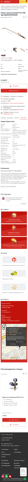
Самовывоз (17, 465)
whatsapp (20, 109)
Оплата (16, 118)
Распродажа (17, 452)
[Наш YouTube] (10, 476)
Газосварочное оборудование (12, 6)
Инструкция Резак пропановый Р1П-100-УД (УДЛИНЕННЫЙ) (14, 198)
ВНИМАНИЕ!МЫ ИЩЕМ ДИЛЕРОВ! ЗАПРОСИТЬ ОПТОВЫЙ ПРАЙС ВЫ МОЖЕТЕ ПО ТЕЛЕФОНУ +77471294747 (14, 7)
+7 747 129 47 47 (5, 312)
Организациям (5, 465)
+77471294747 (7, 108)
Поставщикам (5, 463)
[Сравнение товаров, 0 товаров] (21, 1)
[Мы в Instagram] (2, 476)
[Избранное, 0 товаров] (23, 1)
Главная (2, 6)
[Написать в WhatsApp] (6, 476)
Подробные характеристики (9, 74)
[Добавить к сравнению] (24, 17)
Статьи (3, 457)
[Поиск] (17, 1)
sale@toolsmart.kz (8, 114)
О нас (3, 452)
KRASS (10, 58)
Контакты (23, 118)
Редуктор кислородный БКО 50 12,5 (12, 397)
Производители (5, 454)
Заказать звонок (5, 440)
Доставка (10, 118)
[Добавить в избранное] (26, 17)
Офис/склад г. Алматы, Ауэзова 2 (11, 445)
